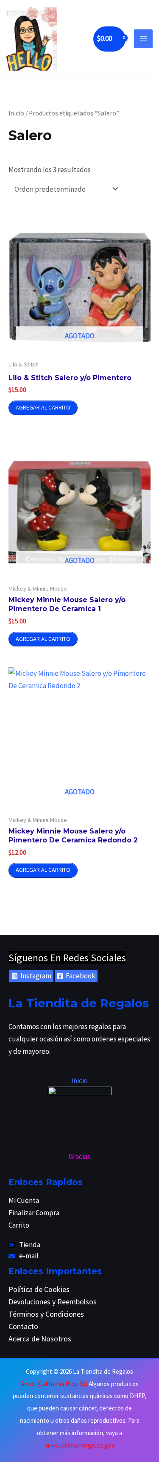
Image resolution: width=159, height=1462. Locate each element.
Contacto (23, 1326)
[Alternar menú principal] (143, 38)
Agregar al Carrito (43, 407)
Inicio (16, 113)
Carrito (18, 1225)
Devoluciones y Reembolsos (52, 1301)
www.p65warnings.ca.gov (79, 1445)
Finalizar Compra (33, 1212)
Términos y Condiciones (46, 1314)
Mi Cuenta (23, 1200)
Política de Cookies (39, 1289)
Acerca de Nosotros (39, 1339)
